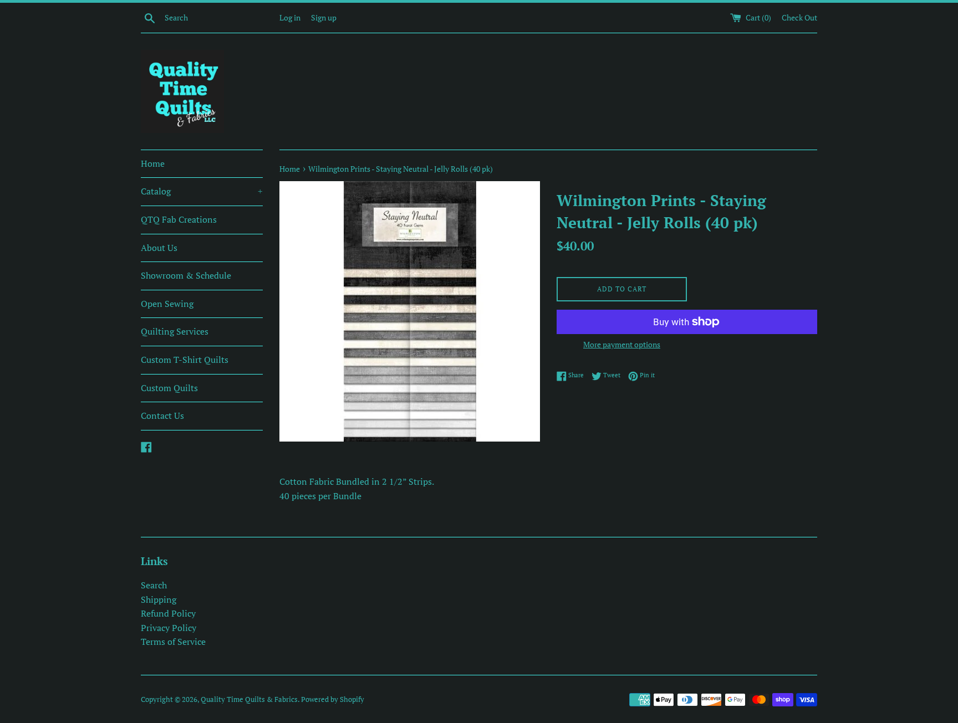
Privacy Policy (168, 628)
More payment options (621, 344)
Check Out (799, 17)
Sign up (324, 17)
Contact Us (162, 415)
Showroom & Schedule (186, 275)
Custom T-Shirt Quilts (184, 359)
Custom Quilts (169, 388)
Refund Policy (168, 613)
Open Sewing (167, 304)
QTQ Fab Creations (179, 219)
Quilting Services (174, 331)
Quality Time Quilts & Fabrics (249, 699)
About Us (159, 248)
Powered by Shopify (332, 699)
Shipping (158, 599)
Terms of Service (173, 641)
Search (154, 585)
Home (153, 163)
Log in (289, 17)
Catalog (202, 191)
